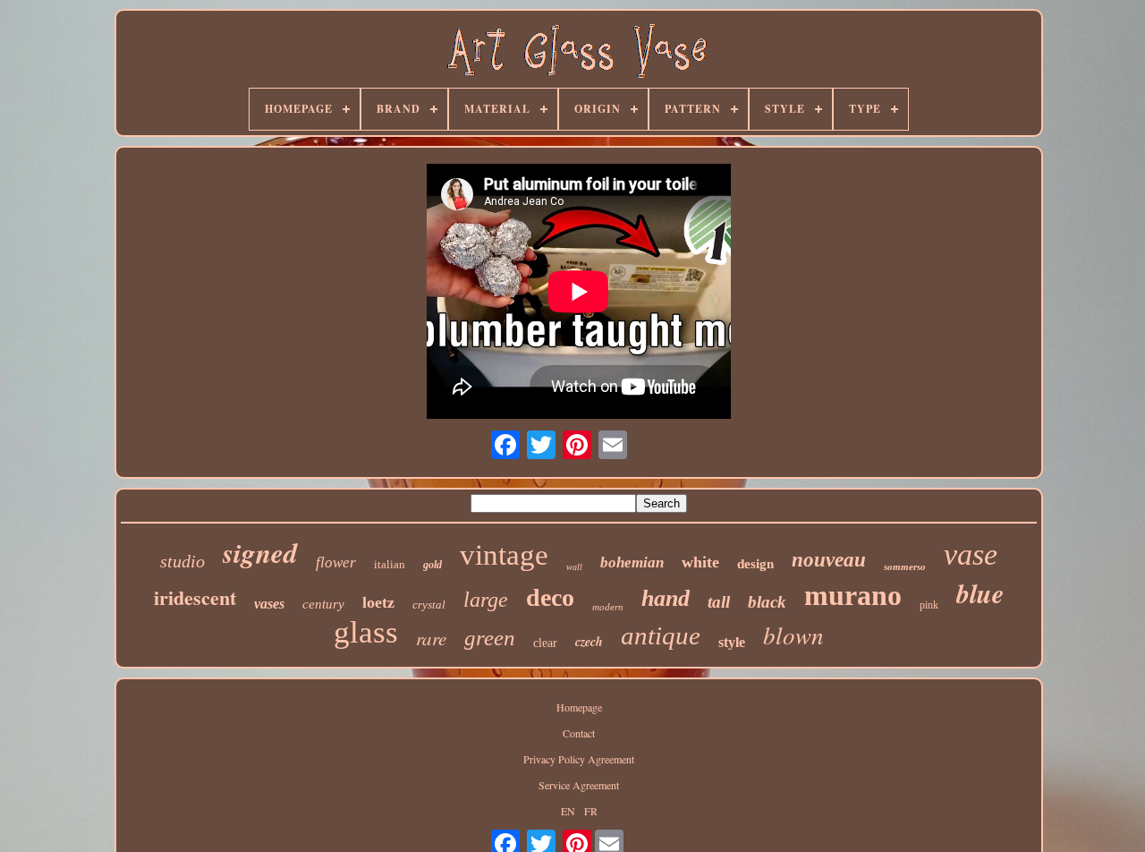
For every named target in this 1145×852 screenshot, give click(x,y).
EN (568, 811)
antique (660, 635)
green (489, 638)
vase (970, 554)
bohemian (632, 562)
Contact (579, 733)
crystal (428, 604)
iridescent (195, 597)
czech (589, 642)
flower (336, 562)
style (731, 642)
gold (432, 564)
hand (665, 598)
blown (793, 634)
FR (591, 811)
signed (260, 552)
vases (269, 603)
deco (550, 597)
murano (853, 595)
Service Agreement (579, 785)
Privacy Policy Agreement (578, 759)
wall (574, 567)
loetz (378, 602)
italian (389, 564)
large (485, 599)
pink (929, 605)
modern (607, 606)
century (323, 604)
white (700, 562)
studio (182, 561)
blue (980, 593)
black (767, 601)
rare (431, 638)
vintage (504, 555)
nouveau (829, 560)
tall (719, 601)
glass (366, 632)
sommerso (905, 566)
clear (545, 643)
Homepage (579, 707)
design (755, 564)
